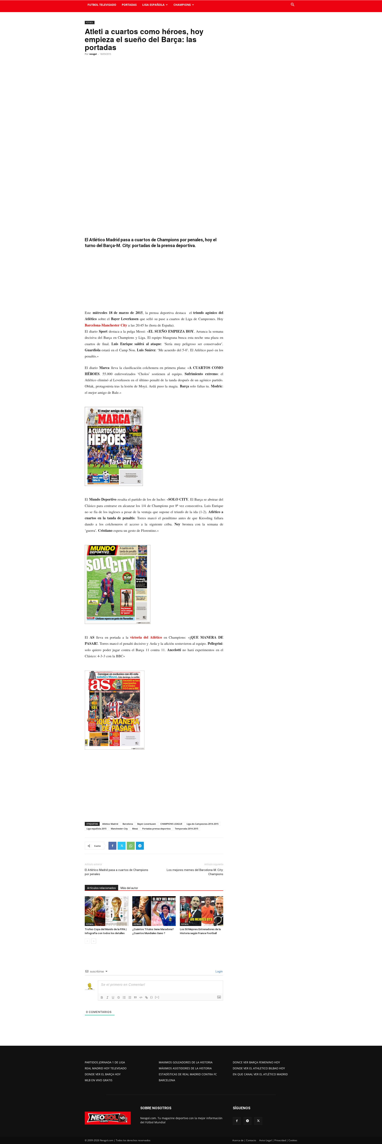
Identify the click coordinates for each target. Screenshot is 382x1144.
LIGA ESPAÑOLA (153, 5)
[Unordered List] (130, 997)
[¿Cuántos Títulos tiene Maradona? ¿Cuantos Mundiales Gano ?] (154, 911)
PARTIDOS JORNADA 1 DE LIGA (105, 1062)
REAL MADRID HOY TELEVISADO (106, 1068)
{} (151, 997)
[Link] (146, 997)
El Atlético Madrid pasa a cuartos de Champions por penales (116, 872)
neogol (93, 53)
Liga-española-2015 (96, 828)
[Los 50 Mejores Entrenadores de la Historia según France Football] (201, 911)
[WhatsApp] (131, 846)
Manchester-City (119, 828)
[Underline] (113, 997)
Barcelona (128, 823)
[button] (292, 5)
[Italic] (107, 997)
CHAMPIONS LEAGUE (171, 823)
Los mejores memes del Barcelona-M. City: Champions (195, 872)
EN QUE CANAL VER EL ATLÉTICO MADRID (260, 1074)
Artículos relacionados (101, 888)
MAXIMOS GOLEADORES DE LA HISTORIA (185, 1062)
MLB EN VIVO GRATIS (98, 1080)
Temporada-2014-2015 (186, 828)
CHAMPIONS (182, 5)
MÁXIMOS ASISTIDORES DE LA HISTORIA (185, 1068)
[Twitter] (122, 846)
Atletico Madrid (110, 823)
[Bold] (102, 997)
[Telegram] (140, 846)
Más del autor (129, 888)
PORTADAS (129, 5)
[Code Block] (141, 997)
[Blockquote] (135, 997)
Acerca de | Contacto (244, 1140)
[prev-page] (87, 941)
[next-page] (93, 941)
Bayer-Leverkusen (146, 823)
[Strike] (118, 997)
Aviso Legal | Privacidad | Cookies (278, 1140)
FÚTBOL (89, 22)
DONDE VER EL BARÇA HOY (103, 1074)
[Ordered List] (124, 997)
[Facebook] (112, 846)
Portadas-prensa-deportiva (156, 828)
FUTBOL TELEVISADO (102, 5)
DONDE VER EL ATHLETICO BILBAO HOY (259, 1068)
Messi (135, 828)
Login (219, 971)
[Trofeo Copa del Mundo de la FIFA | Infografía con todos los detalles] (106, 911)
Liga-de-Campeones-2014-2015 (202, 823)
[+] (157, 997)
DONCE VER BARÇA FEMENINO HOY (256, 1062)
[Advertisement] (154, 280)
